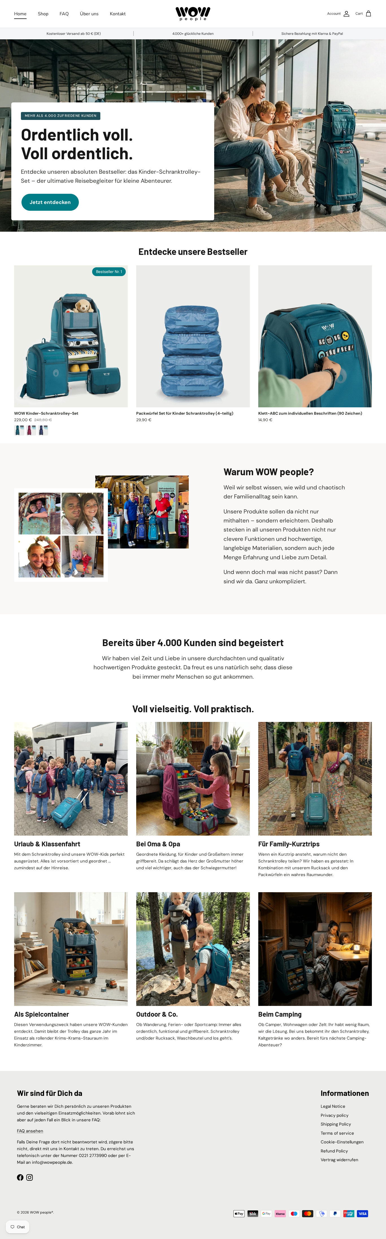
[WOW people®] (193, 13)
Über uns (89, 14)
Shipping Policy (336, 1124)
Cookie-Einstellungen (342, 1142)
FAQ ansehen (30, 1131)
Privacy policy (334, 1115)
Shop (43, 14)
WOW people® (41, 1212)
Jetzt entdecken (50, 202)
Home (20, 14)
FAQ (64, 14)
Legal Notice (333, 1106)
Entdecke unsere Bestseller (193, 251)
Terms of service (337, 1133)
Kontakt (118, 14)
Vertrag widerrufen (339, 1160)
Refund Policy (334, 1151)
